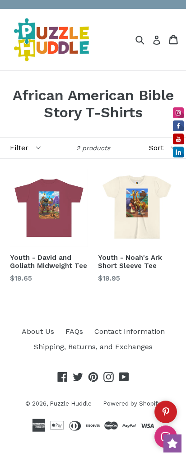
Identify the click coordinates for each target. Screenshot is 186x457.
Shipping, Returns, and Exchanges (93, 346)
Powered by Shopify (132, 403)
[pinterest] (165, 412)
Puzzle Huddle (71, 403)
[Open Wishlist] (172, 443)
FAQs (74, 331)
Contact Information (129, 331)
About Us (38, 331)
